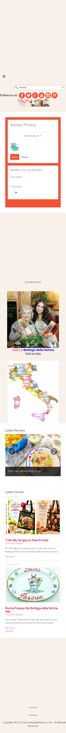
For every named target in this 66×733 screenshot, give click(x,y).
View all (9, 630)
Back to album (31, 135)
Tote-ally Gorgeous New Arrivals (26, 540)
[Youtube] (41, 95)
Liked (15, 157)
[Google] (35, 95)
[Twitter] (28, 95)
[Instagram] (48, 95)
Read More (10, 556)
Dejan (39, 169)
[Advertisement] (33, 35)
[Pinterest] (54, 95)
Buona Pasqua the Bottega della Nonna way (31, 609)
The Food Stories (14, 543)
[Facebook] (22, 95)
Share (24, 157)
